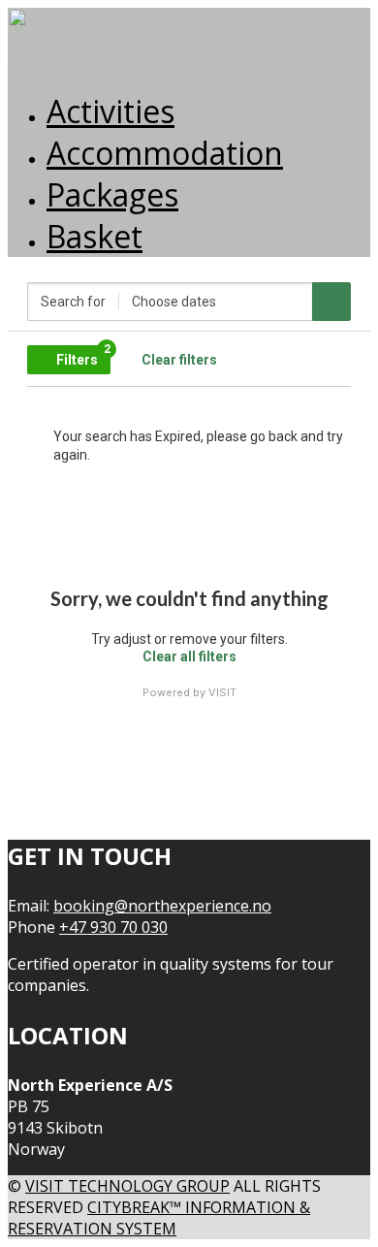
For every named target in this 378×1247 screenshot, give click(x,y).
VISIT (222, 692)
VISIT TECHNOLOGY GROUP (127, 1186)
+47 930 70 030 (113, 927)
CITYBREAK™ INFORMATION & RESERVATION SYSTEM (159, 1218)
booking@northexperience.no (162, 905)
